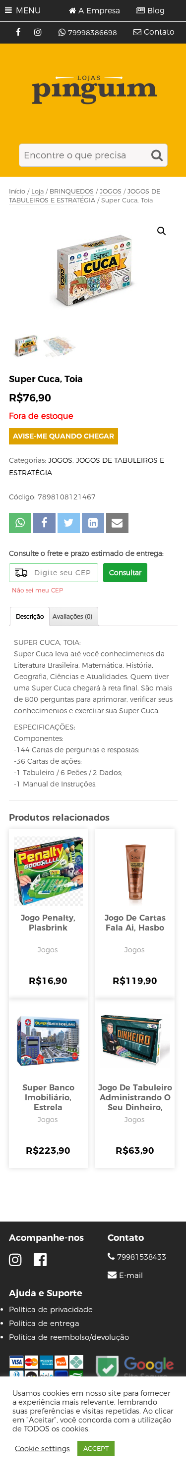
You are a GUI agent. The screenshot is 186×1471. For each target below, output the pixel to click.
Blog (156, 10)
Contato (159, 32)
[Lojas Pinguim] (93, 89)
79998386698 (92, 32)
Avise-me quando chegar (63, 436)
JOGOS (111, 191)
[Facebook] (19, 32)
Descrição (30, 616)
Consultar (125, 572)
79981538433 (140, 1257)
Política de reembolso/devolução (69, 1337)
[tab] (30, 616)
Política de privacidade (51, 1309)
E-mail (131, 1275)
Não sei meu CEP (37, 590)
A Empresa (99, 10)
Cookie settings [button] (42, 1448)
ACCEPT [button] (96, 1448)
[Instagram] (39, 32)
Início (17, 191)
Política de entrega (44, 1323)
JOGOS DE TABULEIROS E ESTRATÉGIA (84, 196)
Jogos (48, 949)
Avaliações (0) (72, 616)
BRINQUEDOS (72, 191)
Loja (37, 191)
